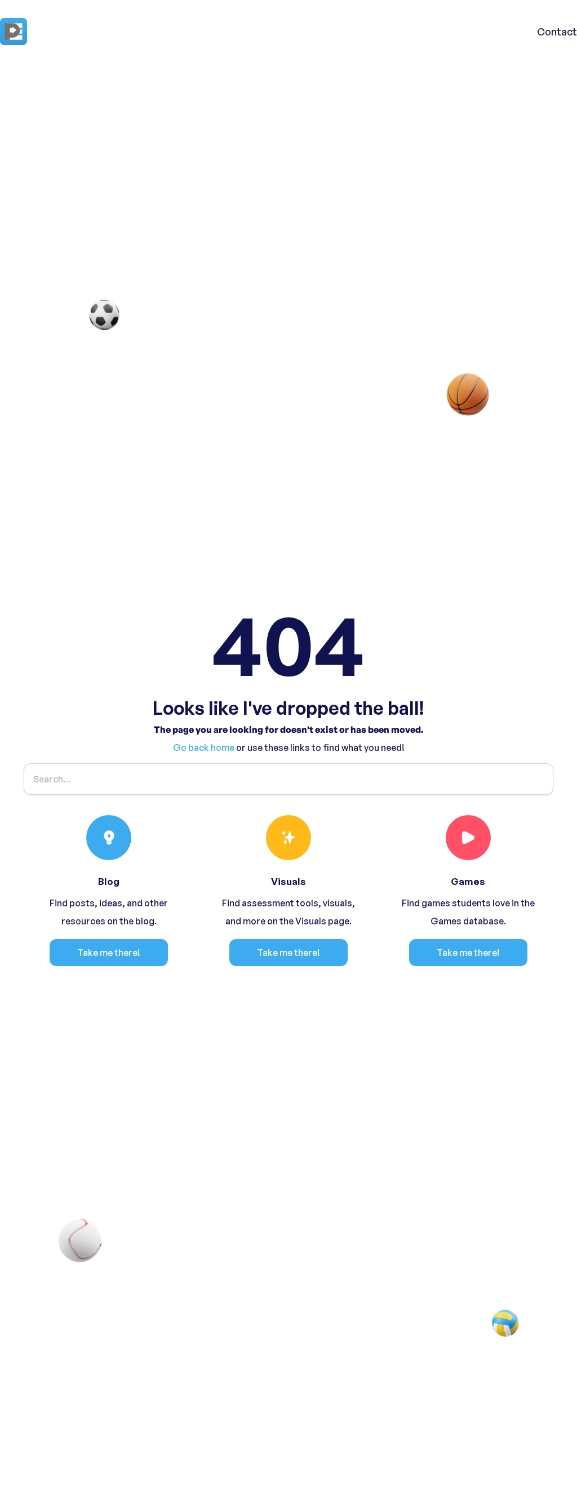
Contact (557, 31)
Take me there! (108, 952)
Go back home (203, 747)
